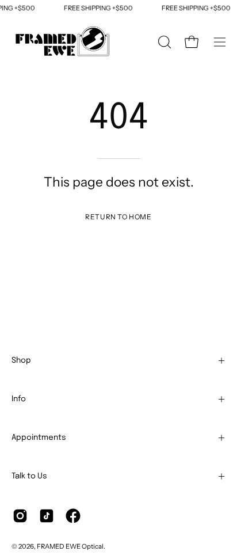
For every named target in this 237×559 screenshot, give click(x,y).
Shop (21, 360)
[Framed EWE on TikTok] (46, 515)
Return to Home (118, 216)
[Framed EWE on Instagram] (20, 515)
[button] (163, 42)
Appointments (39, 437)
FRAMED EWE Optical (70, 546)
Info (19, 399)
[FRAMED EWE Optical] (63, 42)
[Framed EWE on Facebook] (73, 515)
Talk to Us (29, 476)
